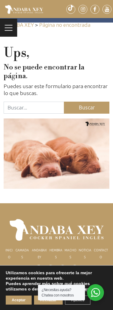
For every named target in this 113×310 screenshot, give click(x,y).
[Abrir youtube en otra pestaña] (106, 9)
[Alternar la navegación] (8, 28)
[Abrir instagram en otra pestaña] (82, 9)
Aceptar (19, 300)
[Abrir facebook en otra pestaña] (94, 9)
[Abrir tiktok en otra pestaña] (70, 9)
